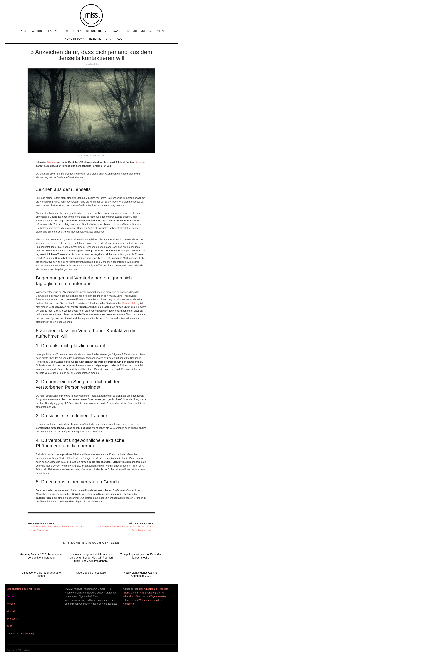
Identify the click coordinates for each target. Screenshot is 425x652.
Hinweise (139, 162)
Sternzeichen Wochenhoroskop (141, 600)
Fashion (36, 31)
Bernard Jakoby (131, 303)
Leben (77, 31)
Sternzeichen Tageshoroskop (151, 596)
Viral (161, 31)
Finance (116, 31)
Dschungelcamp (148, 588)
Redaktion (95, 64)
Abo (119, 38)
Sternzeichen (96, 31)
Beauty (52, 31)
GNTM (160, 592)
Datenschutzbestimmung (20, 633)
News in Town (75, 38)
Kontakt (11, 603)
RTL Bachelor (147, 592)
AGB (9, 626)
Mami (109, 38)
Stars (22, 31)
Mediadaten (13, 611)
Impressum (13, 618)
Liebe (65, 31)
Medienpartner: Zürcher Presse (24, 588)
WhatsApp (128, 596)
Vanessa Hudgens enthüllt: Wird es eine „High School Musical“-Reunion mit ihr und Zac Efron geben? (91, 557)
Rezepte (95, 38)
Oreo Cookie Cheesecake (91, 572)
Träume (51, 162)
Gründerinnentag (140, 31)
